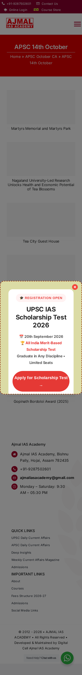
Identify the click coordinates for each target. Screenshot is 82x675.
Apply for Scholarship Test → (41, 381)
